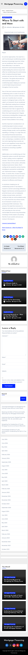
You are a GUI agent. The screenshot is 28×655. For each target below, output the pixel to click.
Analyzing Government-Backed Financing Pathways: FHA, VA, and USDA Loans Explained (13, 419)
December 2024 (6, 496)
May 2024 (4, 522)
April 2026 (5, 450)
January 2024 (6, 538)
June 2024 (5, 519)
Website (4, 371)
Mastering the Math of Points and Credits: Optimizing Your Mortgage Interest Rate (13, 597)
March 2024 (5, 530)
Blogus (22, 650)
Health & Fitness (7, 17)
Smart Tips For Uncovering (11, 299)
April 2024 (5, 526)
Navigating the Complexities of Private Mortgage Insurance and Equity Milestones (14, 628)
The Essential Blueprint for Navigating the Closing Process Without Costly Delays (14, 581)
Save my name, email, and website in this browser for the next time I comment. (13, 381)
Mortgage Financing (13, 4)
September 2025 (6, 462)
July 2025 (4, 469)
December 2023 (6, 541)
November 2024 (6, 500)
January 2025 (6, 492)
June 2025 (5, 473)
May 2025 (4, 477)
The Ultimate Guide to (10, 283)
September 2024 (6, 507)
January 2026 (6, 458)
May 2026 (4, 447)
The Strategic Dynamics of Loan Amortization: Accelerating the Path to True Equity (14, 431)
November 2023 (6, 545)
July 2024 (4, 515)
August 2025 (5, 466)
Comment (5, 336)
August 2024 (5, 511)
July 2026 (4, 439)
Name (4, 357)
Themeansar (14, 653)
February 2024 (6, 534)
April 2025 (4, 481)
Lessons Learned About (9, 223)
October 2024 (5, 503)
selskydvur (9, 27)
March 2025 (5, 485)
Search (4, 394)
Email (4, 364)
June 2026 (5, 443)
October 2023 (5, 549)
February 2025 (6, 488)
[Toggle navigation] (2, 4)
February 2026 (6, 454)
